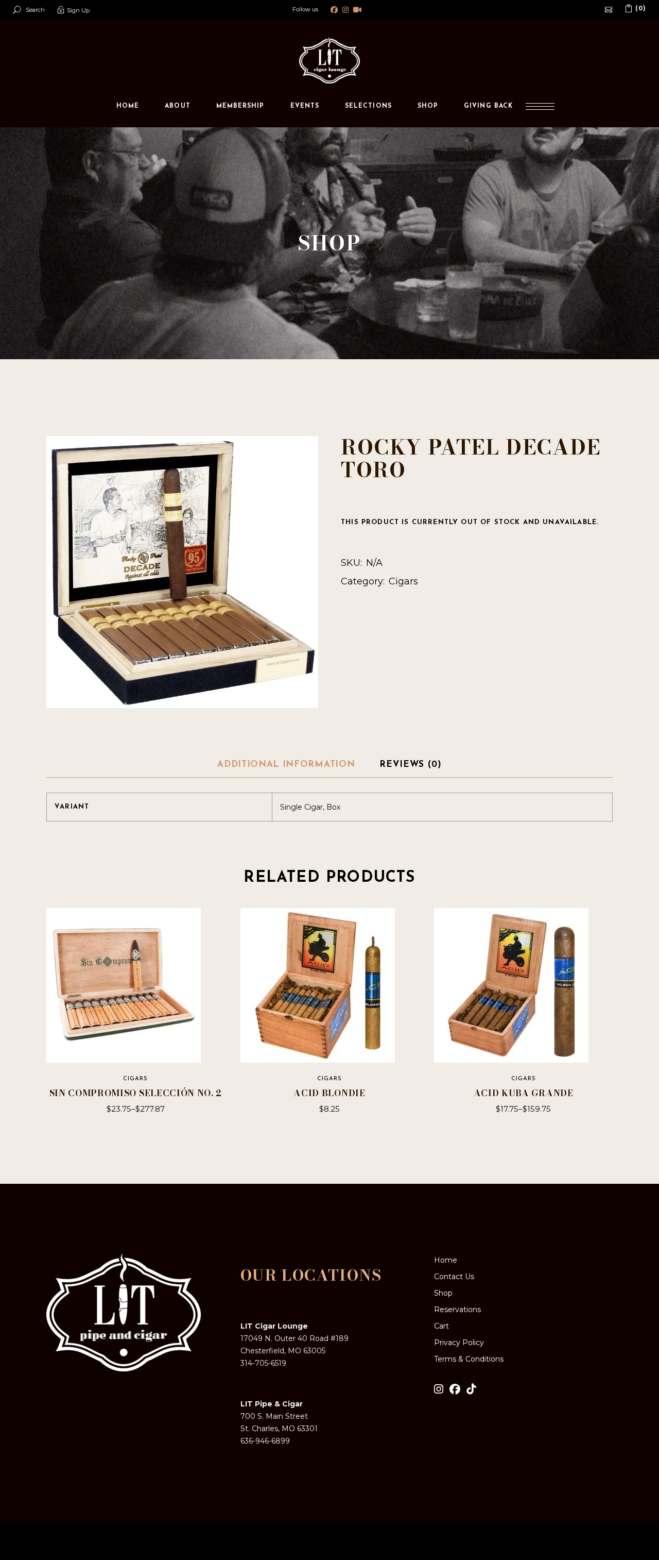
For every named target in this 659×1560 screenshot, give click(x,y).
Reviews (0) (410, 764)
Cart (441, 1326)
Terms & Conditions (469, 1359)
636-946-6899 (265, 1441)
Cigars (403, 581)
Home (445, 1260)
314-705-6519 (263, 1363)
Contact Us (454, 1276)
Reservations (457, 1309)
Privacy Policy (459, 1342)
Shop (443, 1293)
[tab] (286, 765)
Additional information (286, 764)
